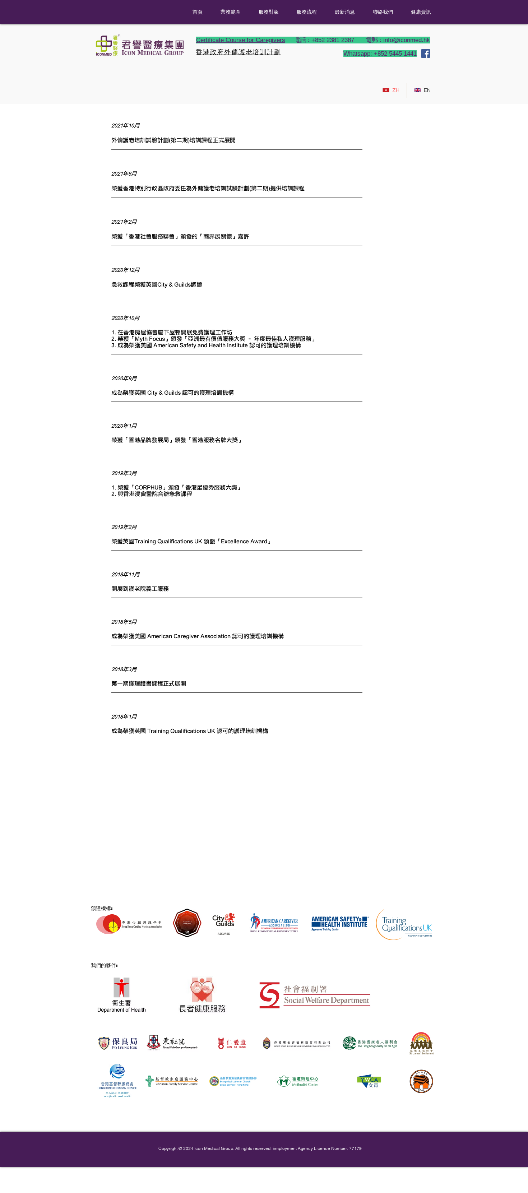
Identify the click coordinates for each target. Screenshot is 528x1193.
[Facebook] (425, 53)
